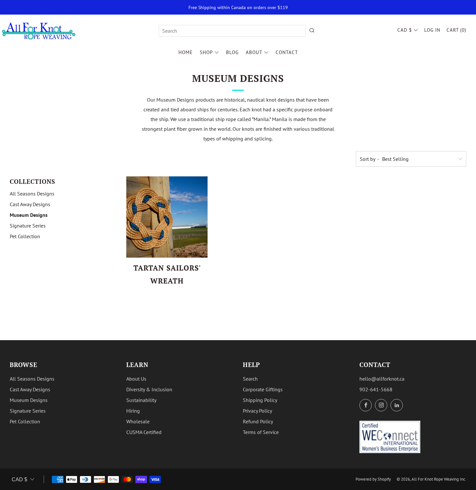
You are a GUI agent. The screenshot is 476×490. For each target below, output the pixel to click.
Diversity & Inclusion (149, 389)
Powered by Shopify (373, 479)
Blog (232, 52)
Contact (287, 52)
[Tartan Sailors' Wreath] (167, 217)
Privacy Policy (257, 410)
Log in (432, 30)
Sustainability (141, 400)
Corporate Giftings (263, 389)
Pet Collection (25, 236)
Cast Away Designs (30, 204)
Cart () (456, 30)
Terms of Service (261, 432)
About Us (136, 378)
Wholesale (138, 421)
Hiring (133, 410)
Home (185, 52)
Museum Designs (29, 215)
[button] (158, 294)
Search (250, 378)
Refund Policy (258, 421)
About (254, 52)
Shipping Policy (260, 400)
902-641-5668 (375, 389)
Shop (206, 52)
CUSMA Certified (144, 432)
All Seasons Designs (32, 193)
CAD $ (404, 30)
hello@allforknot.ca (381, 378)
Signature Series (28, 225)
